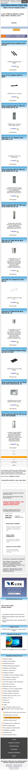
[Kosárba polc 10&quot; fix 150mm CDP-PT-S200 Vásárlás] (17, 98)
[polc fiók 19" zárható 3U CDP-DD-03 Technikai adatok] (14, 296)
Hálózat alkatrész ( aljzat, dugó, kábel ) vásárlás (12, 14)
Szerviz (5, 565)
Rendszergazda (11, 565)
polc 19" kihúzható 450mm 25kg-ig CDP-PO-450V (14, 351)
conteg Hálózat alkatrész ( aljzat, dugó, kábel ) (13, 614)
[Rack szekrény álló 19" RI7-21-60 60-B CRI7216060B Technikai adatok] (14, 430)
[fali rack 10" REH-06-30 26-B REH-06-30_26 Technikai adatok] (14, 256)
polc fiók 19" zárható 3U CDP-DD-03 (13, 280)
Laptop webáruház (11, 0)
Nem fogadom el (17, 765)
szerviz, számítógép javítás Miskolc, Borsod (12, 510)
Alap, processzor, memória (9, 679)
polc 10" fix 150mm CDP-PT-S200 (12, 76)
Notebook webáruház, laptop (10, 509)
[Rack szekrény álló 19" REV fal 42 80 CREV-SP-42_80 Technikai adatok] (14, 185)
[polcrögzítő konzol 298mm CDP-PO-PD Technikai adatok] (14, 59)
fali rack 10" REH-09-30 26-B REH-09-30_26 (12, 312)
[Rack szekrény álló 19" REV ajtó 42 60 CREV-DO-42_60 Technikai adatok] (14, 221)
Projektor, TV (6, 700)
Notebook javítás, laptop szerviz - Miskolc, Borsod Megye (14, 630)
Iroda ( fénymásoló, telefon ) (9, 734)
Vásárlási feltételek (14, 752)
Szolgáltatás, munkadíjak (9, 730)
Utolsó (23, 35)
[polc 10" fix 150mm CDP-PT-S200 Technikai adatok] (14, 91)
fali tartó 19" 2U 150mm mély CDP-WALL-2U (12, 138)
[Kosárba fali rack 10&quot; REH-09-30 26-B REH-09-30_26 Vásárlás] (17, 342)
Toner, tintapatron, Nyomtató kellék (11, 727)
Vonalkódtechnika (7, 732)
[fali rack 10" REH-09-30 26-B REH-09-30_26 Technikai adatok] (14, 327)
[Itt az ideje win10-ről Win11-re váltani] (14, 647)
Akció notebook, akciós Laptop (10, 561)
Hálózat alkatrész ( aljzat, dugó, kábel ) (12, 717)
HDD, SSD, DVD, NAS (8, 684)
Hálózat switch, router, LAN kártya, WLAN (13, 708)
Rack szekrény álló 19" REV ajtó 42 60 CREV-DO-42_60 (14, 205)
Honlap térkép (14, 746)
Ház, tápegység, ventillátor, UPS (11, 677)
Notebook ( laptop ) (7, 659)
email (14, 739)
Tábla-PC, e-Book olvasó (9, 670)
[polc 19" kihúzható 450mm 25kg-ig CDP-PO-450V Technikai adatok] (14, 366)
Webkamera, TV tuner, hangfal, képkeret (12, 688)
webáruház (11, 493)
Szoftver (5, 704)
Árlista (8, 562)
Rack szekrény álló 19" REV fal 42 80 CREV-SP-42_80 (13, 170)
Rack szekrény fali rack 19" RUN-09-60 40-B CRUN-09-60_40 (14, 383)
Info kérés (14, 749)
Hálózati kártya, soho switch (11, 715)
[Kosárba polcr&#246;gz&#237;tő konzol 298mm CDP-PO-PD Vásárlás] (17, 67)
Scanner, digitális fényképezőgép (11, 691)
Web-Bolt (19, 0)
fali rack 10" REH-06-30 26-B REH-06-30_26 (12, 241)
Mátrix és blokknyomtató (9, 725)
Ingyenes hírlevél (14, 742)
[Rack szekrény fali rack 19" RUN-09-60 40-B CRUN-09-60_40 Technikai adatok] (14, 398)
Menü (24, 1)
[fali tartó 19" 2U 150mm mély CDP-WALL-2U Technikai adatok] (14, 154)
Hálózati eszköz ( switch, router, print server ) (15, 712)
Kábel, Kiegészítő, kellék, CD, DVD (11, 707)
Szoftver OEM (6, 702)
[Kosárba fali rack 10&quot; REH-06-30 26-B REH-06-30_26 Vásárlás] (17, 271)
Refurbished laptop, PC (8, 663)
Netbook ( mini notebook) (9, 661)
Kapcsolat (18, 565)
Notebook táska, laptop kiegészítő (11, 665)
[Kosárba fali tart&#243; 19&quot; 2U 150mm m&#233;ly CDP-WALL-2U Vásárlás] (17, 161)
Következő (18, 35)
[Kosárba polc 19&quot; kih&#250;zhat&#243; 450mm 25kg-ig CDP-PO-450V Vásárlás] (17, 374)
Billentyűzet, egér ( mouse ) (9, 686)
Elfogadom (9, 765)
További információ (14, 768)
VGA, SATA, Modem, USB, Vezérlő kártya (13, 681)
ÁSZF (14, 756)
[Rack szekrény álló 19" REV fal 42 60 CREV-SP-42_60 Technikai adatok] (14, 122)
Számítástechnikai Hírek (15, 564)
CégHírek (8, 566)
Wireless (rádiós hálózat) (10, 720)
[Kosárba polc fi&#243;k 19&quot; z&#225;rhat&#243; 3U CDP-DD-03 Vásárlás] (17, 303)
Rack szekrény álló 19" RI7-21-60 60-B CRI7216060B (14, 415)
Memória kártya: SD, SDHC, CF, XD (11, 695)
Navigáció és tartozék (8, 672)
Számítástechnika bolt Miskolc (17, 559)
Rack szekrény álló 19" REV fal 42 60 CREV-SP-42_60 (13, 106)
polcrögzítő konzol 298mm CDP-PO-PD (14, 44)
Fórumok (14, 566)
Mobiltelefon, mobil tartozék (9, 668)
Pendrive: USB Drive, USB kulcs (11, 693)
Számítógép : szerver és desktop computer (13, 675)
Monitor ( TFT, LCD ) (8, 697)
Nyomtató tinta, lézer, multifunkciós (11, 723)
